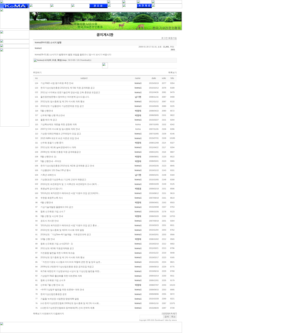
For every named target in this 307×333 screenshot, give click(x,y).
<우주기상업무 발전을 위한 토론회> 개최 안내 (62, 289)
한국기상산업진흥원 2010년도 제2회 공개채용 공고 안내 (67, 165)
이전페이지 (47, 313)
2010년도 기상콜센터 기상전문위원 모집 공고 (62, 106)
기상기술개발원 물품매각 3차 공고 (57, 207)
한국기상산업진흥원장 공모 (54, 294)
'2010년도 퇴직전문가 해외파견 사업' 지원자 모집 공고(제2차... (70, 193)
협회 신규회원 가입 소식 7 (53, 211)
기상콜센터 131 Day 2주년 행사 (56, 170)
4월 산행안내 (47, 202)
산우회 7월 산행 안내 (50, 285)
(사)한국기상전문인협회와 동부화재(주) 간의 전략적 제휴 (68, 308)
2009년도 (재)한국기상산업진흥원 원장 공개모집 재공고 (67, 266)
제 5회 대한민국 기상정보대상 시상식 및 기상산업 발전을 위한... (71, 271)
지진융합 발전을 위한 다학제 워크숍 (58, 253)
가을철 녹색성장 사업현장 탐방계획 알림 (60, 299)
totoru (174, 320)
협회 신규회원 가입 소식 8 (53, 280)
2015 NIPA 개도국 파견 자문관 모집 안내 (60, 138)
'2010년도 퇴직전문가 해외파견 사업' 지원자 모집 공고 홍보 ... (70, 225)
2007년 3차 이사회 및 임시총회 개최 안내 (60, 129)
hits (172, 78)
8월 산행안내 (47, 156)
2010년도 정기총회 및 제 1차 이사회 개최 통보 (63, 257)
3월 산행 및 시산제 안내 (52, 216)
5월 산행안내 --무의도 (51, 161)
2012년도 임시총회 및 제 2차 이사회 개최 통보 (63, 101)
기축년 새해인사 (48, 175)
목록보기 (172, 72)
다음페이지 (58, 313)
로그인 (164, 38)
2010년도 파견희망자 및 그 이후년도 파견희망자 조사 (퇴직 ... (70, 184)
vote (164, 78)
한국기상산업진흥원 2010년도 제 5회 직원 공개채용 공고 (68, 88)
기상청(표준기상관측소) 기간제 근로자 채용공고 (63, 179)
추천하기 (37, 72)
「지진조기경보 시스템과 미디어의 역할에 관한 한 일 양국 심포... (71, 262)
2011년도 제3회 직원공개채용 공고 (57, 248)
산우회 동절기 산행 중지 (52, 143)
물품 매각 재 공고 (49, 120)
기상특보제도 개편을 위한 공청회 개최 (59, 124)
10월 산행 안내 (48, 239)
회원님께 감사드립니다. (52, 188)
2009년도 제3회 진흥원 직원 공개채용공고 (61, 152)
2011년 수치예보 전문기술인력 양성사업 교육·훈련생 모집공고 (70, 92)
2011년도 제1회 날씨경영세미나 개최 (58, 147)
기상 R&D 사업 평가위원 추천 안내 (57, 83)
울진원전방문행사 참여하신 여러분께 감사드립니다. (65, 97)
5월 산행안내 (47, 111)
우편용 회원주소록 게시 (52, 198)
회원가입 (172, 38)
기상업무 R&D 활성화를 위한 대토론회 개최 (61, 276)
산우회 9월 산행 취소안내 (53, 115)
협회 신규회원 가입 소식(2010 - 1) (57, 244)
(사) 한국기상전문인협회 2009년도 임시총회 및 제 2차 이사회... (70, 303)
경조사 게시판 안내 (50, 221)
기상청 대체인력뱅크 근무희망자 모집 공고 (61, 133)
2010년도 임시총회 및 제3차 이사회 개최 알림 (62, 230)
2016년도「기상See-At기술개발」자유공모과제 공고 (66, 234)
